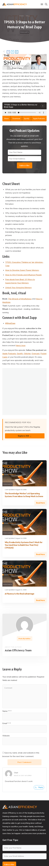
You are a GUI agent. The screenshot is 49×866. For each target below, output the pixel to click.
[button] (42, 4)
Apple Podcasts (39, 118)
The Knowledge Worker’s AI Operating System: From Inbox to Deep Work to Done (24, 495)
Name (6, 711)
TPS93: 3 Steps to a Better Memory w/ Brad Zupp (24, 24)
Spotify (26, 118)
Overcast (35, 353)
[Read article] (24, 624)
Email (6, 723)
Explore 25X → (25, 436)
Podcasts (24, 32)
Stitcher (27, 353)
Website (6, 735)
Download (16, 118)
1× (43, 106)
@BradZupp (10, 323)
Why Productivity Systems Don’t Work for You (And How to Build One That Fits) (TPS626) (23, 545)
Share (6, 118)
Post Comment (25, 762)
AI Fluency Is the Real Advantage (19, 593)
